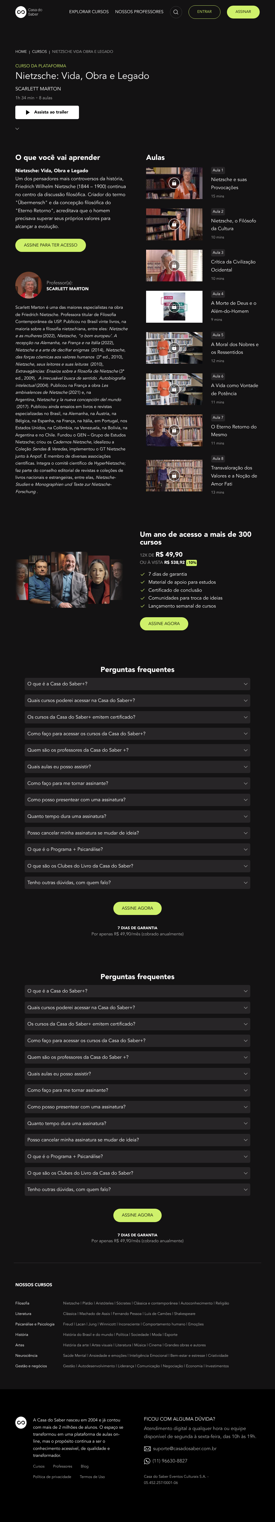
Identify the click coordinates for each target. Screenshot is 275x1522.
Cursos (39, 51)
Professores (62, 1466)
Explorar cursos (88, 12)
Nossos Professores (139, 12)
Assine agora (164, 624)
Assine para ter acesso (50, 245)
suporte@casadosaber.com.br (184, 1448)
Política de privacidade (52, 1477)
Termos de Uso (92, 1477)
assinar (243, 11)
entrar (204, 11)
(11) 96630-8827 (170, 1461)
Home (21, 51)
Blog (85, 1466)
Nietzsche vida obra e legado (82, 51)
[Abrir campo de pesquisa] (176, 12)
